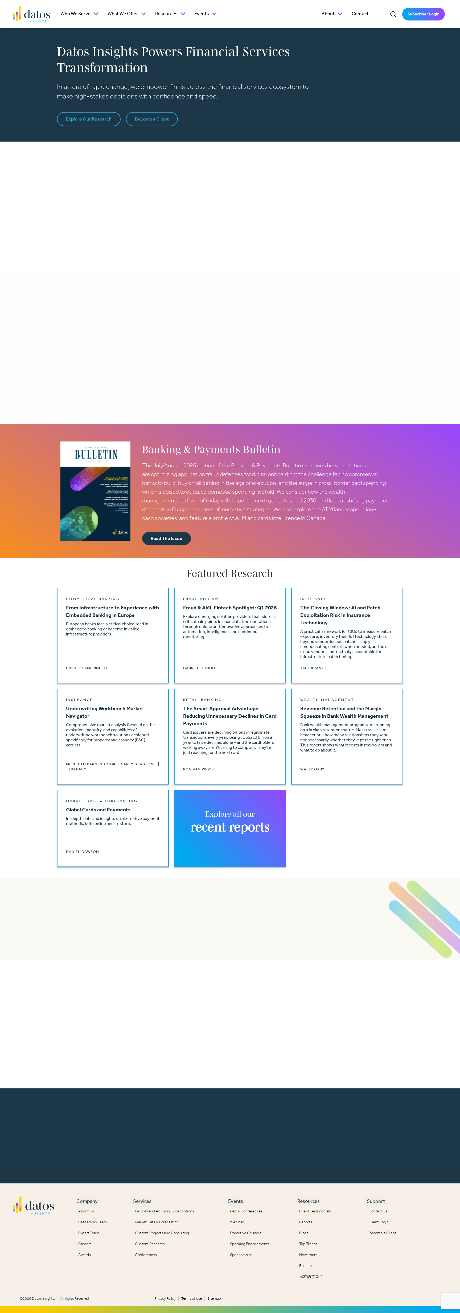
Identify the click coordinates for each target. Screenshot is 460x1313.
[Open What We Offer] (143, 14)
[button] (393, 14)
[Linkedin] (433, 1204)
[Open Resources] (183, 14)
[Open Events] (214, 14)
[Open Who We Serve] (96, 14)
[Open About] (340, 14)
